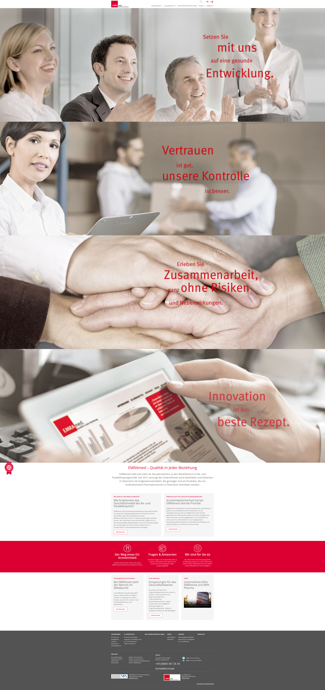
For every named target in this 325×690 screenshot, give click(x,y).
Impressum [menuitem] (201, 634)
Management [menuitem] (115, 639)
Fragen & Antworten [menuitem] (129, 643)
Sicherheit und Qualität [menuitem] (130, 637)
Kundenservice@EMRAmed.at (141, 661)
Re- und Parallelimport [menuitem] (130, 641)
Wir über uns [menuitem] (115, 637)
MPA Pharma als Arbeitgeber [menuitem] (186, 639)
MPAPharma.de (133, 678)
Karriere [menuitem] (209, 6)
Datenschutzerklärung (205, 684)
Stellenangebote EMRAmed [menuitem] (186, 637)
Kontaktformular (165, 668)
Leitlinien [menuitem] (113, 641)
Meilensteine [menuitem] (115, 643)
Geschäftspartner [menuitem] (116, 646)
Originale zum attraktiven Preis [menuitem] (133, 639)
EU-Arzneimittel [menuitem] (169, 6)
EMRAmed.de (185, 678)
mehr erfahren (257, 65)
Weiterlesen (120, 532)
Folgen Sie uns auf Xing (192, 658)
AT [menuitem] (210, 1)
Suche (201, 2)
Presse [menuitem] (201, 6)
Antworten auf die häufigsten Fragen (162, 564)
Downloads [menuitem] (170, 639)
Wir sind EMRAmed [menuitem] (183, 641)
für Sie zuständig (203, 566)
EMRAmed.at (137, 663)
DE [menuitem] (205, 1)
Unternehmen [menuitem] (155, 6)
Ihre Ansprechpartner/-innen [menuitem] (187, 6)
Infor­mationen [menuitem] (171, 637)
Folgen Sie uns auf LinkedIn (194, 660)
